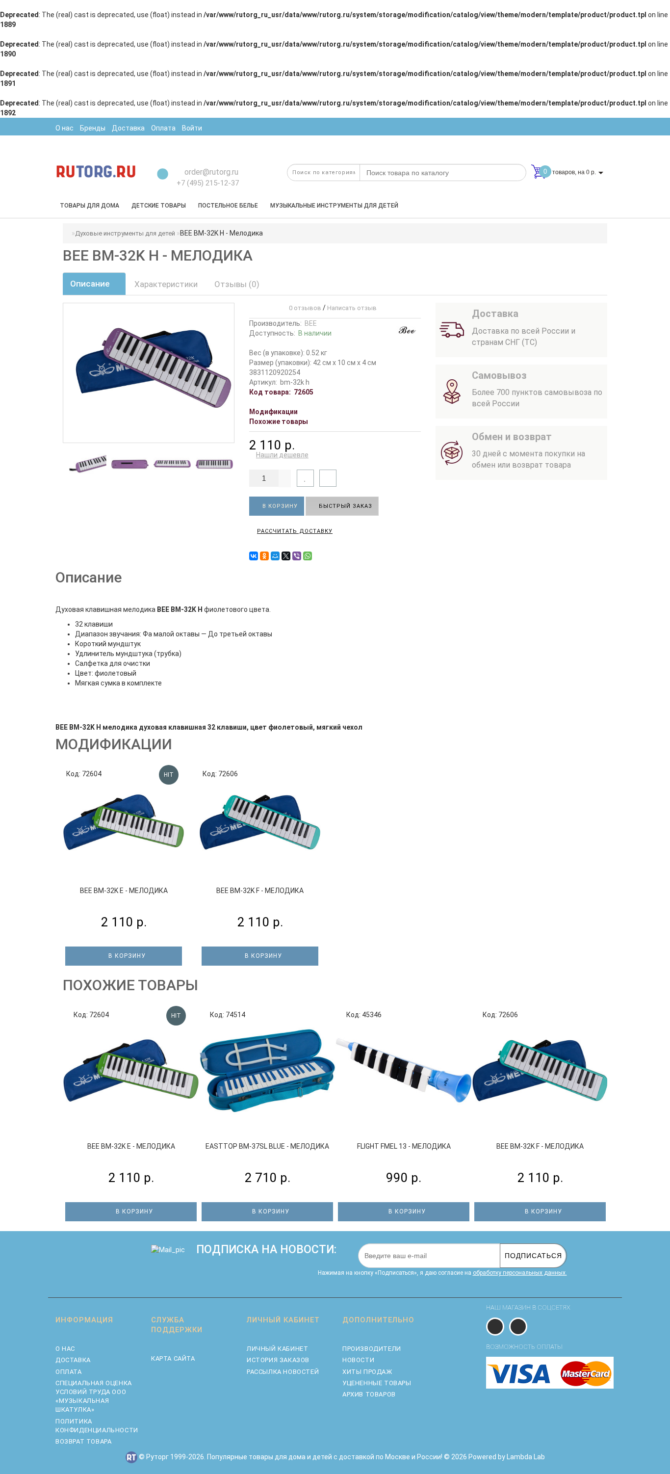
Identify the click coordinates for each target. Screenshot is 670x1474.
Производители (371, 1348)
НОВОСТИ (358, 1360)
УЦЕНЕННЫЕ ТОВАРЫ (377, 1383)
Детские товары (158, 205)
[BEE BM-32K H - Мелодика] (91, 464)
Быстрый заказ (344, 506)
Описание (91, 284)
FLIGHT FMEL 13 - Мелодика (404, 1146)
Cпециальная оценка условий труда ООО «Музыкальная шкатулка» (93, 1396)
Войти (192, 128)
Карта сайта (173, 1358)
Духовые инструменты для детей (125, 233)
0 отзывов (303, 308)
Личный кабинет (277, 1348)
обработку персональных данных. (520, 1272)
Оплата (68, 1371)
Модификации (273, 412)
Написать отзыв (352, 308)
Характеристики (166, 284)
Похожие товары (278, 421)
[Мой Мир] (275, 556)
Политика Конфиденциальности (95, 1426)
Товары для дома (89, 205)
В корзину (279, 506)
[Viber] (296, 556)
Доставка (73, 1360)
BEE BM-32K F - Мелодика (260, 891)
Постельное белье (228, 205)
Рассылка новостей (283, 1371)
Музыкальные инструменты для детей (334, 205)
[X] (286, 556)
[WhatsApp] (307, 556)
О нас (65, 1348)
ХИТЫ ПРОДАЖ (367, 1371)
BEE (311, 323)
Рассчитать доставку (295, 531)
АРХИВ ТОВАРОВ (369, 1394)
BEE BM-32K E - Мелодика (124, 891)
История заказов (278, 1360)
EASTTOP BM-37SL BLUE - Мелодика (267, 1146)
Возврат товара (83, 1441)
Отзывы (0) (236, 284)
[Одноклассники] (264, 556)
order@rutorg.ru (210, 172)
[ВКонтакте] (253, 556)
